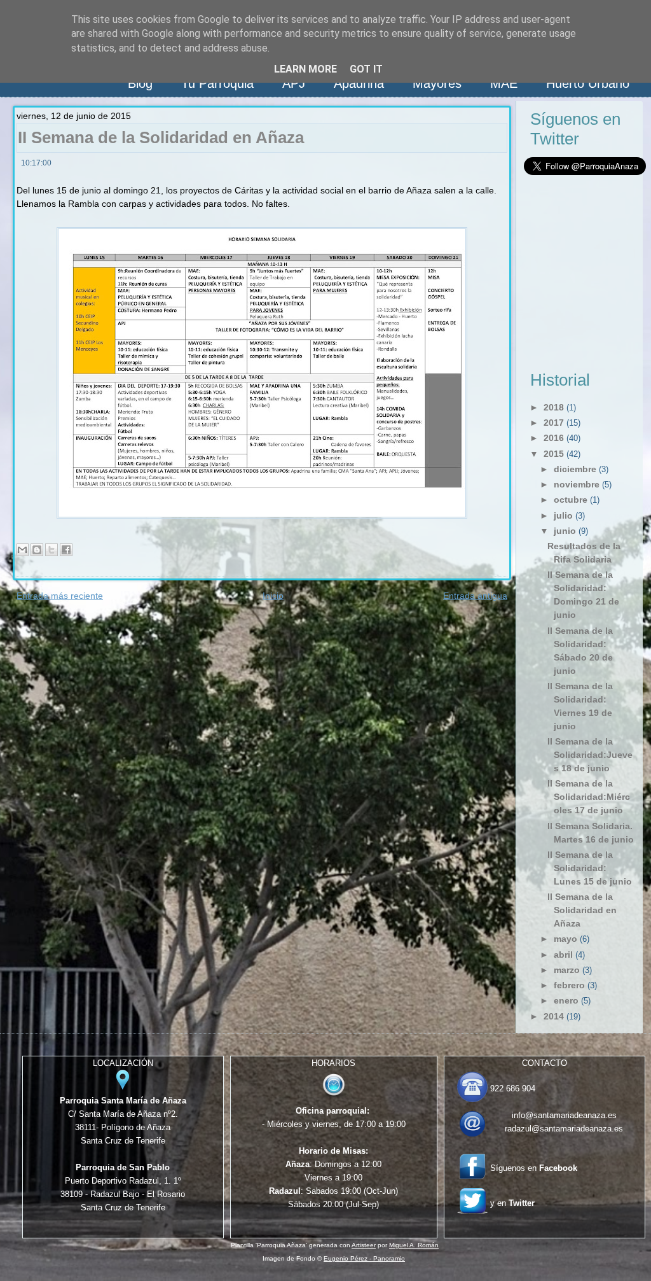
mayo (565, 939)
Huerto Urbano (587, 83)
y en (512, 1203)
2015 (554, 454)
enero (566, 1000)
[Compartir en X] (51, 549)
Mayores (437, 83)
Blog (140, 83)
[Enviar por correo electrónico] (22, 549)
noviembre (577, 484)
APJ (293, 83)
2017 (554, 422)
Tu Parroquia (217, 83)
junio (565, 531)
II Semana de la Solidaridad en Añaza (161, 137)
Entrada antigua (475, 596)
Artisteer (364, 1245)
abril (563, 954)
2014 (554, 1016)
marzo (567, 970)
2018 (554, 407)
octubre (570, 499)
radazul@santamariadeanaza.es (564, 1128)
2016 (554, 438)
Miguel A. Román (414, 1245)
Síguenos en (533, 1168)
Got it (366, 69)
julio (563, 515)
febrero (569, 985)
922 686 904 (512, 1088)
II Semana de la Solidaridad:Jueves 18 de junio (590, 754)
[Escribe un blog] (37, 549)
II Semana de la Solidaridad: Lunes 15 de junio (589, 868)
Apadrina (359, 83)
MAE (503, 83)
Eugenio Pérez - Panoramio (364, 1258)
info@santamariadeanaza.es (564, 1115)
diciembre (575, 469)
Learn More (305, 69)
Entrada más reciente (60, 596)
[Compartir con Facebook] (66, 549)
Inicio (273, 596)
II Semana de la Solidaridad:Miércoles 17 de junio (588, 796)
